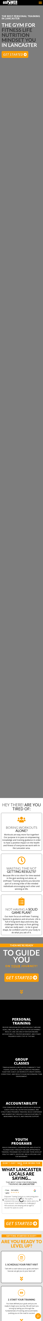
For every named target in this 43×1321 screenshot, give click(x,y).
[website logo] (15, 3)
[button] (40, 2)
